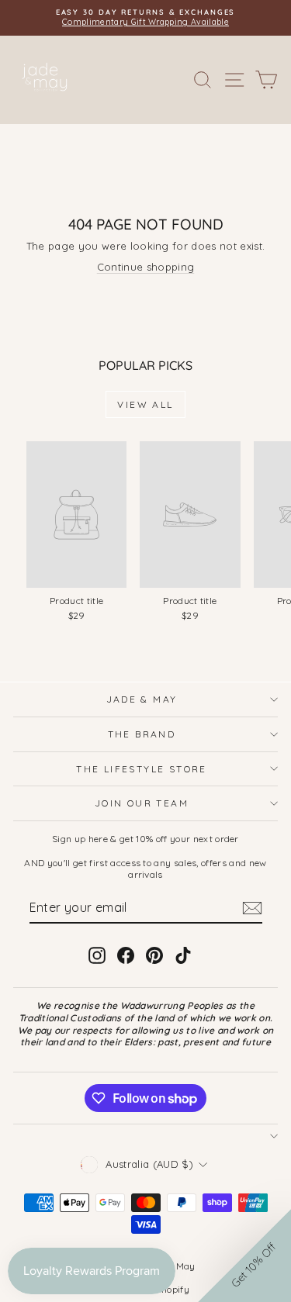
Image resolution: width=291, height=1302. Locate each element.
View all (145, 404)
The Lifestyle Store (141, 769)
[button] (244, 1255)
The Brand (142, 734)
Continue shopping (146, 267)
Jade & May (142, 699)
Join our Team (142, 803)
